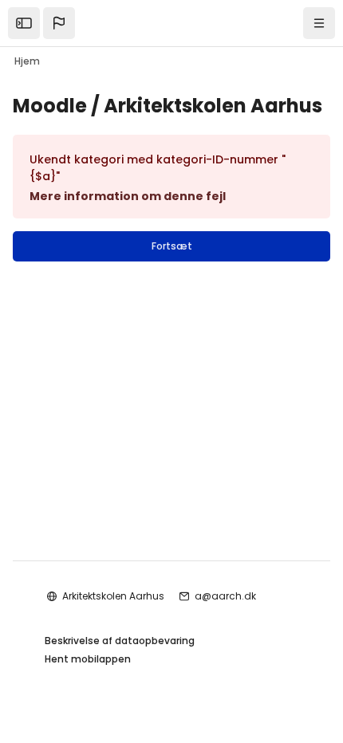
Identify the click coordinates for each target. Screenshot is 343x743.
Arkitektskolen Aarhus (113, 596)
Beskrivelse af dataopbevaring (120, 640)
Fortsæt (172, 246)
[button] (59, 23)
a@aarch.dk (225, 596)
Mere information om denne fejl (128, 196)
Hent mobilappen (88, 659)
